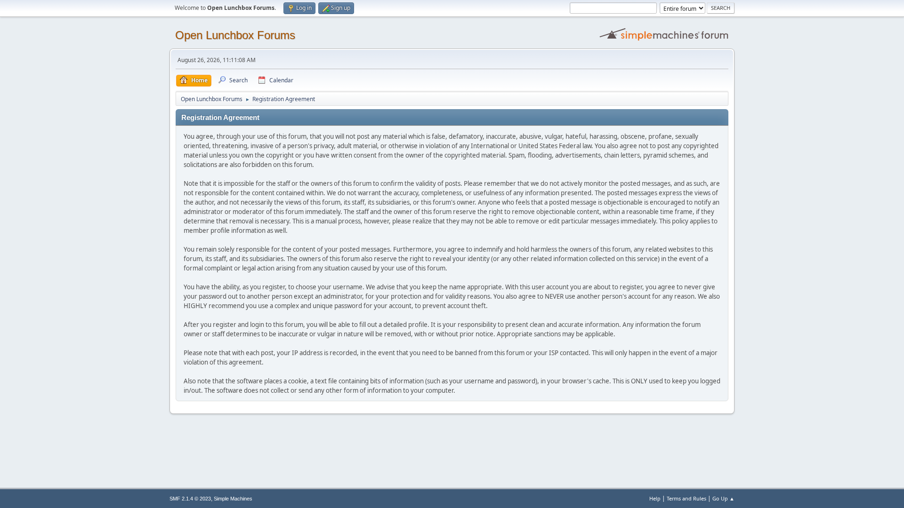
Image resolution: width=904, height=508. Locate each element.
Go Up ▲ (723, 498)
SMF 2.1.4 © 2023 (190, 498)
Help (655, 498)
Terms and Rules (686, 498)
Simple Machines (233, 498)
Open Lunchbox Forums (235, 35)
